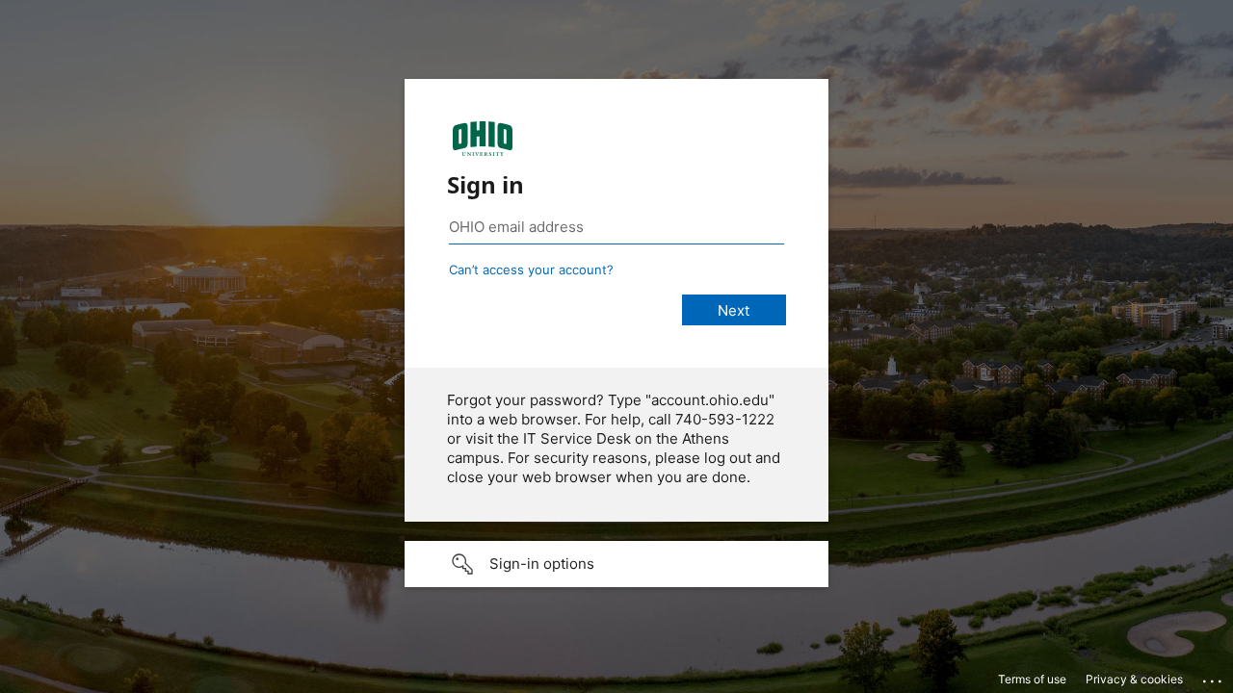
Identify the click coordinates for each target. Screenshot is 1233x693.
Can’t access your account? (531, 269)
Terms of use (1032, 679)
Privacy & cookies (1134, 679)
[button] (616, 564)
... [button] (1213, 676)
